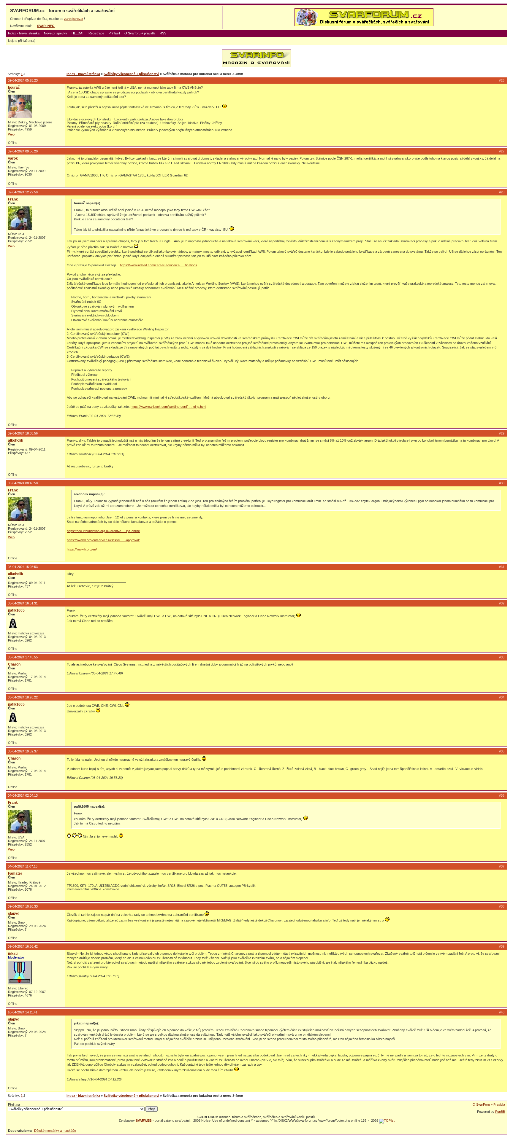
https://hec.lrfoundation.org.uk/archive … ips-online (103, 531)
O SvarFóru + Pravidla (489, 1104)
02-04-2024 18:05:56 (23, 433)
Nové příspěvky (55, 33)
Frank (13, 199)
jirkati (13, 953)
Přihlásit (114, 33)
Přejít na (14, 1104)
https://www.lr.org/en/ (82, 549)
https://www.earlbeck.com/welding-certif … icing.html (168, 406)
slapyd (13, 913)
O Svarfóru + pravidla (139, 33)
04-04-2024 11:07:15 (22, 866)
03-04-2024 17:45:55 (23, 657)
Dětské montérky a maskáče (55, 1130)
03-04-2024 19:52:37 (23, 751)
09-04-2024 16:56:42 (23, 946)
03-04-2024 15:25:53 (23, 567)
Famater (15, 873)
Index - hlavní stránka (23, 33)
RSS (163, 33)
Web (11, 134)
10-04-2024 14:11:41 (22, 1012)
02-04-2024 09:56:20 (23, 151)
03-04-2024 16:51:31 (23, 603)
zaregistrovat (73, 18)
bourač (14, 87)
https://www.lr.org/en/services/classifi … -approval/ (103, 540)
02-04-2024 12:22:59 (23, 192)
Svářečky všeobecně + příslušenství (131, 74)
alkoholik (15, 440)
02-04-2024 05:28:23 (23, 80)
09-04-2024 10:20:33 (23, 906)
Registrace (96, 33)
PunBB (500, 1111)
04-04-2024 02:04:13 (23, 795)
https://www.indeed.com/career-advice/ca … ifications (158, 265)
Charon (14, 664)
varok (13, 158)
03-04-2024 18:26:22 (23, 697)
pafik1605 (16, 610)
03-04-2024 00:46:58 (23, 483)
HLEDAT (78, 33)
